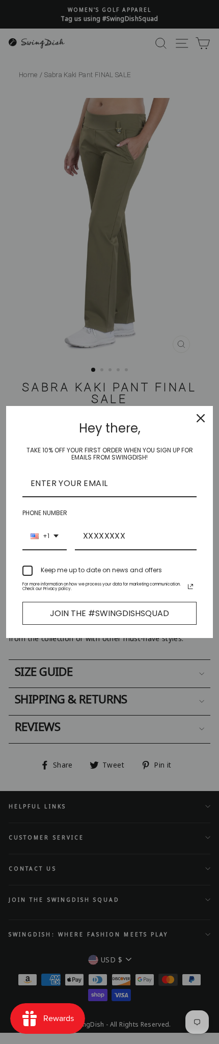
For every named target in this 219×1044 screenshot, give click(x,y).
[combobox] (44, 536)
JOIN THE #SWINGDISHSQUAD (109, 613)
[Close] (200, 418)
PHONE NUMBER (44, 512)
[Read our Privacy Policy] (190, 586)
